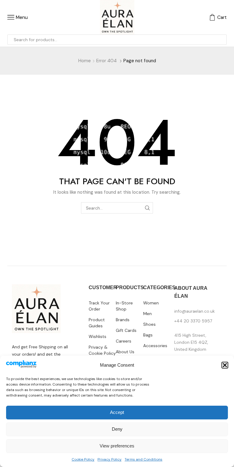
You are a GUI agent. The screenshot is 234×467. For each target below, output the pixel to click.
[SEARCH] (147, 208)
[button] (225, 365)
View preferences (117, 445)
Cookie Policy (83, 459)
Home (84, 61)
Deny (117, 429)
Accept (117, 412)
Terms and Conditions (143, 459)
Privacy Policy (110, 459)
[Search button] (221, 40)
